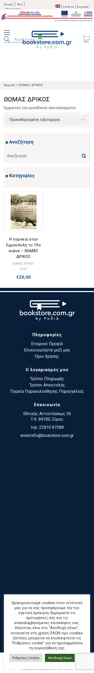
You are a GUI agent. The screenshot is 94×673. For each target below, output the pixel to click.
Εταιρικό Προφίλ (47, 343)
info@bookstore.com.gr (52, 435)
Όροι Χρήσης (47, 356)
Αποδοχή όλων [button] (60, 658)
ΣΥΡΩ (23, 269)
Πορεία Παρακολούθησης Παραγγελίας (47, 391)
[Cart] (86, 39)
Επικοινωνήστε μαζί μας (47, 350)
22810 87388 (51, 427)
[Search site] (7, 40)
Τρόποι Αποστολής (47, 385)
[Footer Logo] (47, 311)
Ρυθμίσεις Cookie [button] (25, 658)
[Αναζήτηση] (85, 154)
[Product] (23, 211)
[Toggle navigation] (7, 33)
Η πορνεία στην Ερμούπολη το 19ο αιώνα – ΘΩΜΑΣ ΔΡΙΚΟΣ (23, 248)
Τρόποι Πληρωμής (47, 378)
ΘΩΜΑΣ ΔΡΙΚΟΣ (23, 263)
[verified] (47, 466)
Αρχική (9, 85)
